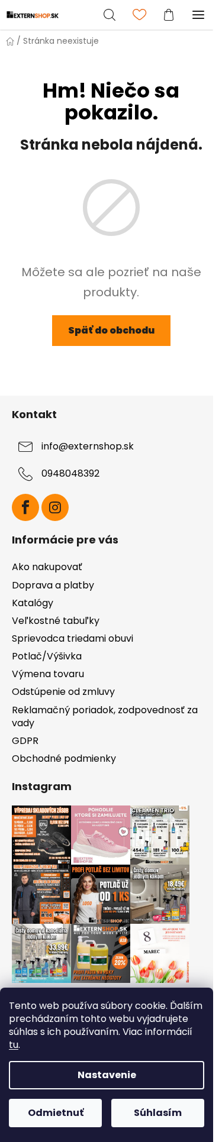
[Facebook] (25, 507)
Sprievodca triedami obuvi (72, 638)
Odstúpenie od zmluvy (63, 691)
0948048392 (70, 473)
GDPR (25, 741)
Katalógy (32, 603)
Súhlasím (158, 1113)
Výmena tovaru (48, 674)
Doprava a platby (53, 585)
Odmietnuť (55, 1113)
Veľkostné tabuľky (55, 620)
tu (13, 1045)
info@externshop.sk (87, 446)
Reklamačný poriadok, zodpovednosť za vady (105, 716)
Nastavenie (107, 1075)
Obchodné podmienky (64, 758)
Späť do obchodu (111, 330)
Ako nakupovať (47, 567)
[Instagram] (55, 507)
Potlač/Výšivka (47, 656)
